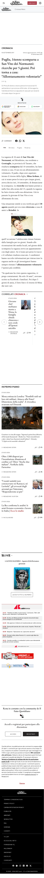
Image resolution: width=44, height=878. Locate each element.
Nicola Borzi (7, 517)
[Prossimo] (39, 322)
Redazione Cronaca (13, 332)
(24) (41, 517)
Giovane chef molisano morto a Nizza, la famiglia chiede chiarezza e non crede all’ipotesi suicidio (13, 315)
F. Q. (4, 81)
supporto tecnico (30, 774)
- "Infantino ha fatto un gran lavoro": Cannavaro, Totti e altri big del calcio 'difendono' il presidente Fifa (21, 613)
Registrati (31, 734)
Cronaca (7, 48)
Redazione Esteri (9, 447)
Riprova (22, 783)
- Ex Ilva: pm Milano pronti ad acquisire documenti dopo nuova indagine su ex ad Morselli (20, 618)
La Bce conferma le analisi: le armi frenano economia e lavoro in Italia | (16, 508)
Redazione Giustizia (10, 496)
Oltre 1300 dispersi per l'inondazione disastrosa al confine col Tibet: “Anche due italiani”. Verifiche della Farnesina (16, 462)
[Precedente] (4, 322)
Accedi (13, 734)
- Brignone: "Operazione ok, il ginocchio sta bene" (19, 631)
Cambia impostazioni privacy (14, 807)
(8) (41, 472)
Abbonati (32, 3)
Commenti (8, 141)
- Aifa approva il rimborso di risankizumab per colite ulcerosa (22, 623)
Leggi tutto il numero (21, 595)
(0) (30, 332)
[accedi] (40, 3)
